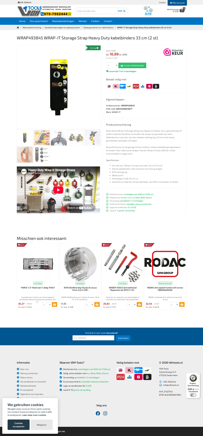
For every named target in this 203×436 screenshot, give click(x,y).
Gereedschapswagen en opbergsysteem (62, 27)
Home (22, 21)
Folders (95, 21)
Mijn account (178, 2)
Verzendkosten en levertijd (33, 381)
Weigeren (42, 424)
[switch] (193, 395)
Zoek (120, 11)
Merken (83, 21)
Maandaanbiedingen (63, 21)
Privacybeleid (26, 390)
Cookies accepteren (18, 425)
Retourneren (26, 377)
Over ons (24, 369)
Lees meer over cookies (34, 415)
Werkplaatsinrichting (32, 27)
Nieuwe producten (29, 373)
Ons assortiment (39, 21)
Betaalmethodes (28, 385)
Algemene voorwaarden (31, 394)
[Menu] (198, 374)
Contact (162, 2)
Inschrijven (123, 338)
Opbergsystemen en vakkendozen (99, 27)
